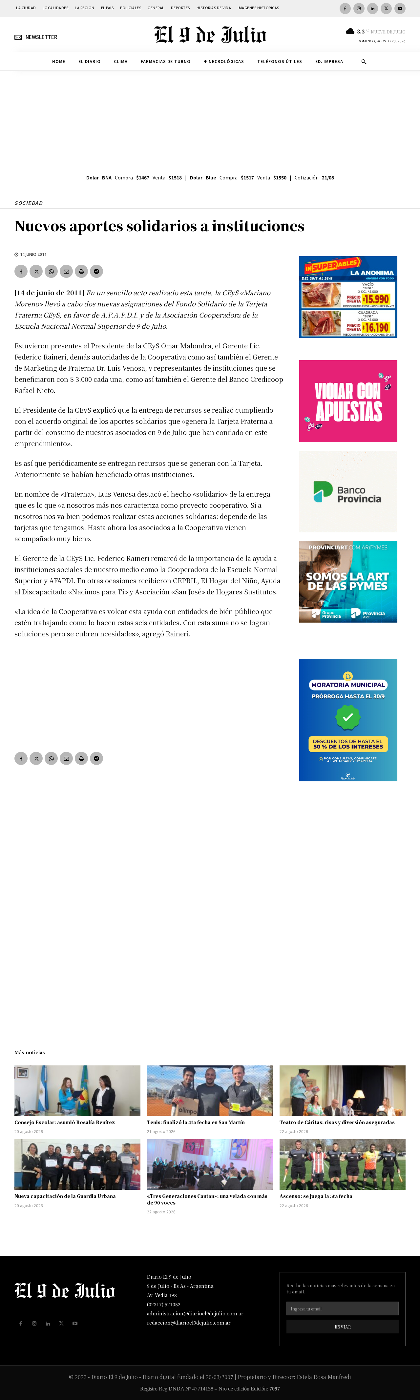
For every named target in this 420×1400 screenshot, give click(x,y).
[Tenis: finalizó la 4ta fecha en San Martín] (210, 1090)
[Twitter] (386, 8)
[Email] (66, 271)
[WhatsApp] (51, 271)
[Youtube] (400, 8)
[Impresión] (81, 271)
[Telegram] (96, 271)
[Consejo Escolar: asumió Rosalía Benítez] (77, 1090)
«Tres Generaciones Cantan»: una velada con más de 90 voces (207, 1199)
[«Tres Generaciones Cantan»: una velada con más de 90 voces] (210, 1164)
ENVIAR (343, 1326)
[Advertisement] (210, 120)
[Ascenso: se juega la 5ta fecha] (343, 1164)
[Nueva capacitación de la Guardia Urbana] (77, 1164)
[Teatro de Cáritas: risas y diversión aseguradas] (343, 1090)
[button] (364, 62)
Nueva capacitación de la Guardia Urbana (65, 1196)
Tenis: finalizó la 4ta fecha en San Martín (196, 1122)
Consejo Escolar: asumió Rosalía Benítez (64, 1122)
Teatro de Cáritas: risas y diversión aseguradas (337, 1122)
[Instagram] (359, 8)
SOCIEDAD (28, 202)
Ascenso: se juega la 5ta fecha (316, 1196)
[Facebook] (345, 8)
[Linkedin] (372, 8)
